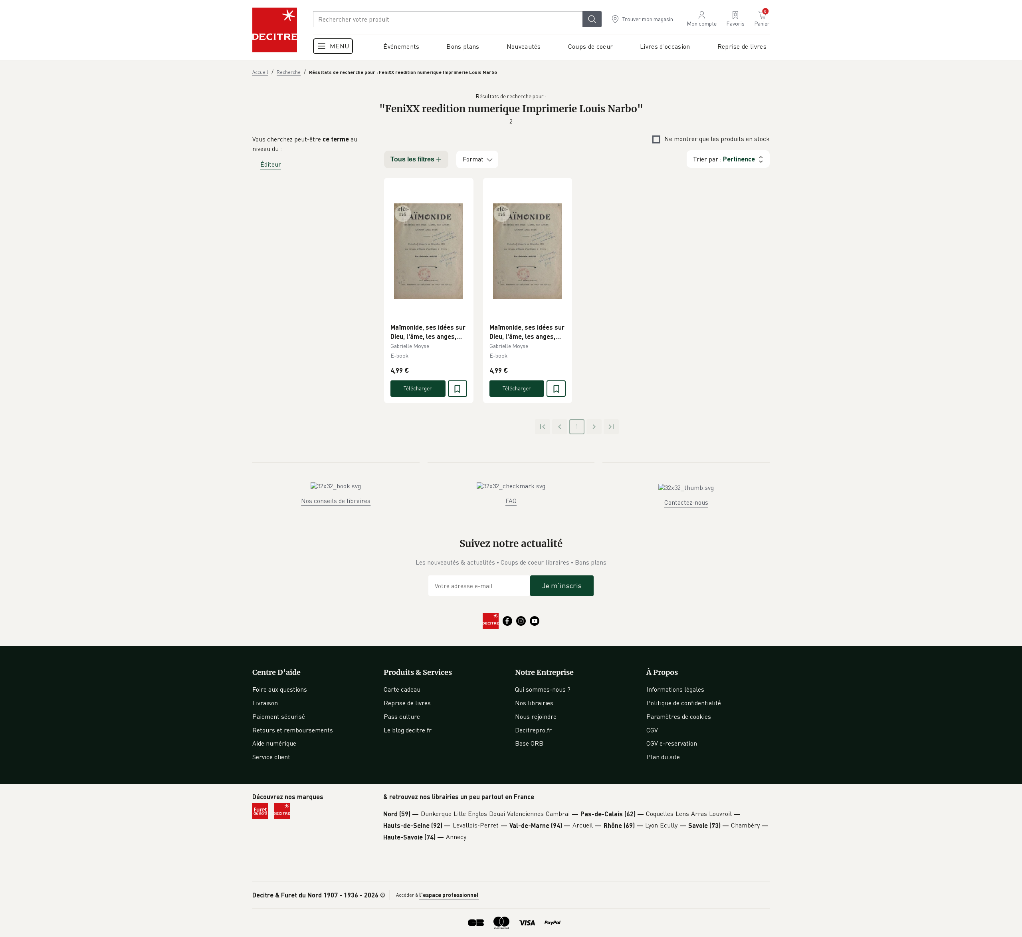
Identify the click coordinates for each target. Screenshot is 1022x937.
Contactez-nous (686, 502)
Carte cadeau (402, 689)
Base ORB (529, 743)
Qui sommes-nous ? (542, 689)
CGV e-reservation (671, 743)
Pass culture (402, 716)
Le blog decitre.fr (408, 730)
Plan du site (663, 757)
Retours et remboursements (292, 730)
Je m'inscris (562, 585)
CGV (652, 730)
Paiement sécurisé (278, 716)
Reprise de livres (407, 703)
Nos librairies (534, 703)
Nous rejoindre (536, 716)
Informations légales (675, 689)
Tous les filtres (412, 159)
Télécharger (418, 388)
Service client (271, 757)
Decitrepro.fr (533, 730)
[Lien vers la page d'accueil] (274, 30)
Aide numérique (274, 743)
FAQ (511, 501)
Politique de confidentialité (683, 703)
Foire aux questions (279, 689)
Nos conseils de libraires (335, 501)
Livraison (265, 703)
